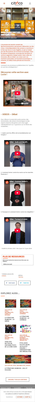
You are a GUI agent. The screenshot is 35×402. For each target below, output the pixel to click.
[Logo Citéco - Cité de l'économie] (17, 3)
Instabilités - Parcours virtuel (10, 27)
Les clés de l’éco (11, 25)
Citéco (3, 25)
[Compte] (30, 3)
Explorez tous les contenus (17, 379)
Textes (20, 277)
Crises (4, 276)
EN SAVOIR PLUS (9, 396)
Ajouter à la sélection (9, 38)
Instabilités (20, 25)
